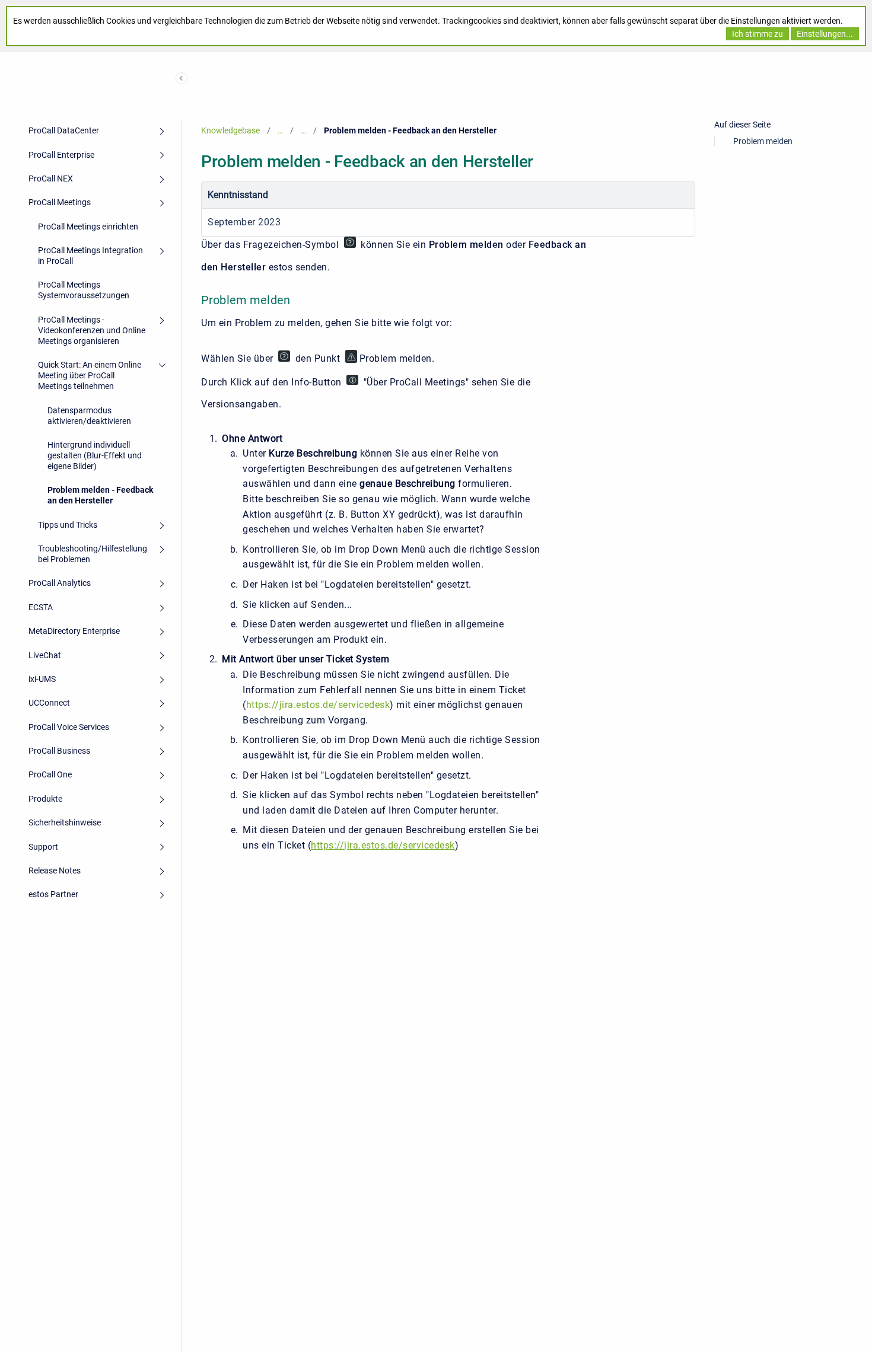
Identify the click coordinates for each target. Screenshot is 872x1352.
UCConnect (49, 702)
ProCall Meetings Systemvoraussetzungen (83, 290)
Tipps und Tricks (67, 525)
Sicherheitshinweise (64, 822)
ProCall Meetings (59, 202)
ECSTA (40, 607)
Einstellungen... (825, 34)
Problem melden (763, 141)
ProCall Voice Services (68, 727)
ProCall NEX (50, 178)
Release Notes (54, 870)
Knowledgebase (230, 130)
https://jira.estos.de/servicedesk (318, 704)
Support (43, 847)
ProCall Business (59, 750)
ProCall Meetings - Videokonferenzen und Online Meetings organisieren (91, 330)
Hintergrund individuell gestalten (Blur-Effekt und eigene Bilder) (94, 455)
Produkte (45, 798)
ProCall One (50, 774)
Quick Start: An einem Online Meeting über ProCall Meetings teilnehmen (89, 375)
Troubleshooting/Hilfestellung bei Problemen (92, 554)
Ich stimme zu (757, 34)
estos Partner (53, 894)
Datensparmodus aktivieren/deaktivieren (89, 416)
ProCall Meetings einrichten (88, 226)
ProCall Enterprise (61, 155)
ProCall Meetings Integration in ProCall (90, 255)
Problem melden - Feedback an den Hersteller (100, 495)
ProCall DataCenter (63, 130)
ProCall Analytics (59, 583)
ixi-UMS (42, 679)
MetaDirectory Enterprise (74, 631)
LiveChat (44, 655)
